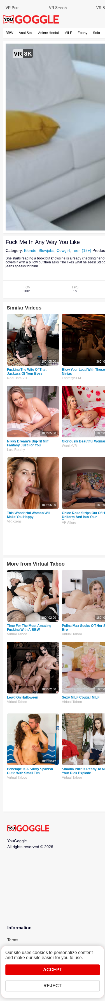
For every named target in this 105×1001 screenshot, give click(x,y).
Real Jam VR (17, 378)
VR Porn (12, 8)
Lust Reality (16, 450)
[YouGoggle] (28, 828)
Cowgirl (63, 250)
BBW (9, 33)
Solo (96, 33)
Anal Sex (25, 33)
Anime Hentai (48, 33)
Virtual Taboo (17, 634)
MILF (68, 33)
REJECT (52, 985)
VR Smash (58, 8)
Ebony (82, 33)
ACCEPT (52, 969)
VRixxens (14, 521)
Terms (12, 939)
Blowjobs (46, 250)
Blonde (30, 250)
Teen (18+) (81, 250)
